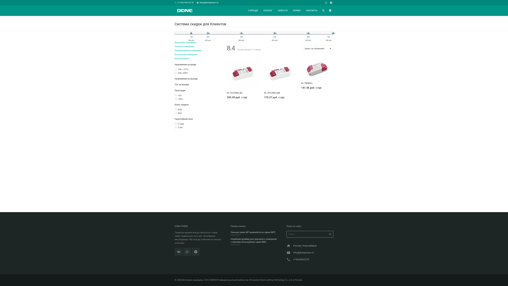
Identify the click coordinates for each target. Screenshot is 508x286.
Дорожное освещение (185, 42)
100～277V (183, 69)
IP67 (180, 113)
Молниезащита (182, 58)
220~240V (183, 73)
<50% (180, 99)
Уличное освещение (184, 46)
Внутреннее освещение (186, 54)
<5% (180, 95)
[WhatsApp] (326, 2)
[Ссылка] (185, 11)
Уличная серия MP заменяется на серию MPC (253, 232)
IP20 (180, 109)
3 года (181, 124)
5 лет (180, 127)
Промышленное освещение (188, 50)
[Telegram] (331, 2)
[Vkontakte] (179, 252)
